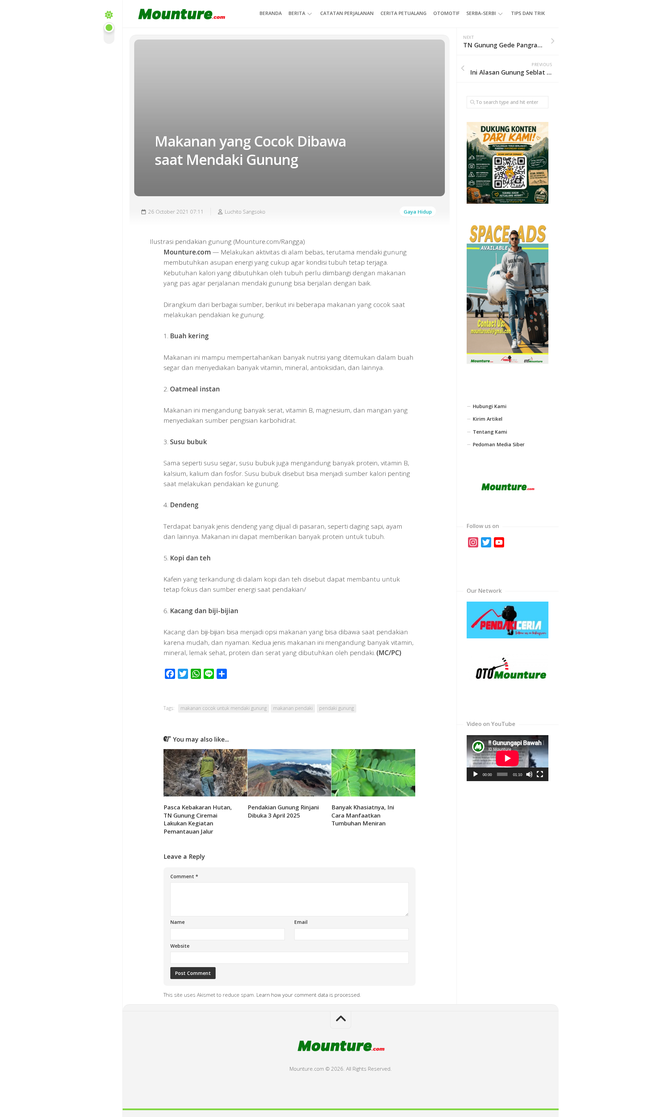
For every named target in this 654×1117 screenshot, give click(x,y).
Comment (184, 876)
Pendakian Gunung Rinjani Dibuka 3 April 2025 (283, 811)
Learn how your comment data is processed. (308, 994)
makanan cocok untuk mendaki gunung (224, 708)
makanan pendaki (293, 708)
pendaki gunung (336, 708)
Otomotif (446, 13)
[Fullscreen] (539, 774)
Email (301, 922)
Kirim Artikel (487, 419)
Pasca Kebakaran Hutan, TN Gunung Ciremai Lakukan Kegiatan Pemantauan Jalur (198, 819)
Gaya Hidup (418, 211)
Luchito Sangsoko (245, 211)
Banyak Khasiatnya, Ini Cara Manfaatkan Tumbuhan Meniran (362, 815)
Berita (297, 13)
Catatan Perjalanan (347, 13)
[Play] (475, 774)
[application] (507, 758)
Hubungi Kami (490, 406)
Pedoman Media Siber (499, 444)
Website (179, 946)
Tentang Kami (490, 432)
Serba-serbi (481, 13)
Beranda (271, 13)
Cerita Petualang (403, 13)
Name (177, 922)
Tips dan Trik (528, 13)
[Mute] (529, 774)
